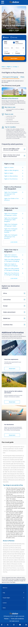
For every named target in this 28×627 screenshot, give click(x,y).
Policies (6, 618)
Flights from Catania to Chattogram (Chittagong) (11, 255)
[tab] (10, 77)
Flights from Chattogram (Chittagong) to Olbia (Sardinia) (10, 230)
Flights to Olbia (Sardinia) (11, 176)
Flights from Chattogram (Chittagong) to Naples (10, 225)
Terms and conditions (17, 618)
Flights (9, 66)
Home (3, 66)
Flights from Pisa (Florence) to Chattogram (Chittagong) (11, 274)
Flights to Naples (8, 173)
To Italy (15, 66)
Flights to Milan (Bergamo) (11, 170)
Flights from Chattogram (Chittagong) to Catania (10, 214)
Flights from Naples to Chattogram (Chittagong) (11, 264)
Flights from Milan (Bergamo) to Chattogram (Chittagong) (12, 260)
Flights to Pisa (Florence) (11, 179)
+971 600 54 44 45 (14, 621)
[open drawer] (2, 1)
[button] (14, 149)
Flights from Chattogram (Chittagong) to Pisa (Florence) (10, 193)
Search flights (14, 58)
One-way (14, 37)
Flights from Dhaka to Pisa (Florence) (11, 199)
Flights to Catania (9, 167)
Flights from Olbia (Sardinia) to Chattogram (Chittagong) (11, 269)
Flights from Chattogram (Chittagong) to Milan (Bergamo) (10, 219)
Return (7, 37)
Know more (12, 368)
